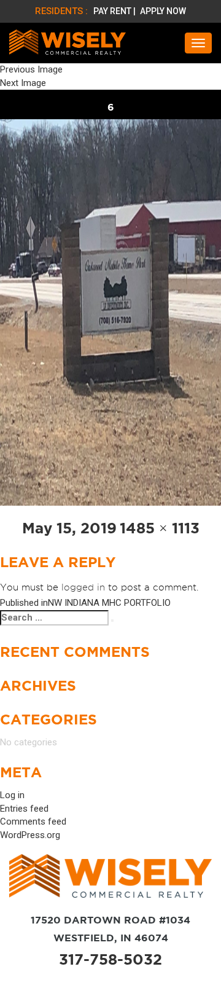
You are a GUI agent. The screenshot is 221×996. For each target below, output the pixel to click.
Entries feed (24, 808)
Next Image (23, 82)
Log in (12, 795)
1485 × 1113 (160, 528)
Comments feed (33, 821)
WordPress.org (30, 835)
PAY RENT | (115, 11)
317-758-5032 (110, 959)
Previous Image (31, 69)
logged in (83, 587)
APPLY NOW (163, 11)
